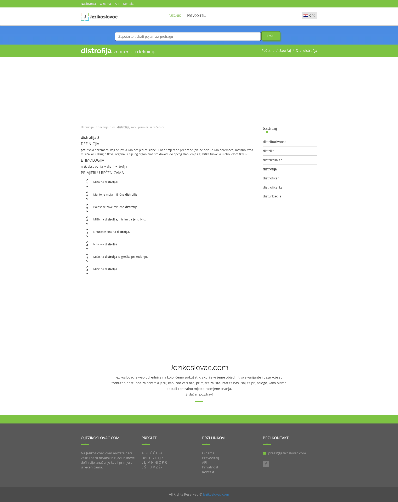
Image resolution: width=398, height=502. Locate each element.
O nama (105, 4)
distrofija (310, 50)
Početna (268, 50)
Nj (156, 462)
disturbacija (272, 196)
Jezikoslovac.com (216, 494)
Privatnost (210, 467)
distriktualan (273, 160)
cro (312, 15)
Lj (145, 462)
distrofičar (271, 178)
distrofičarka (273, 187)
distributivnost (274, 141)
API (117, 4)
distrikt (268, 151)
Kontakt (128, 4)
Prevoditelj (196, 15)
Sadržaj (285, 50)
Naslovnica (88, 4)
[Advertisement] (169, 90)
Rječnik (175, 15)
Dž (144, 458)
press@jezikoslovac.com (287, 453)
